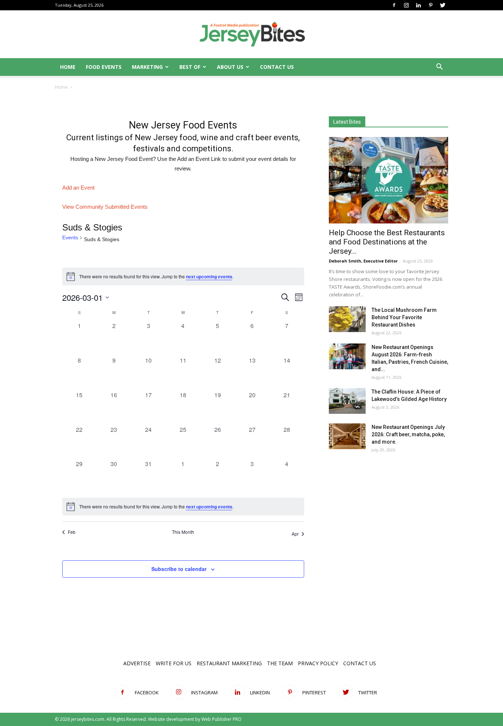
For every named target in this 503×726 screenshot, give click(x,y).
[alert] (183, 506)
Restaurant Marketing (229, 663)
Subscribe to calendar (179, 568)
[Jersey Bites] (251, 34)
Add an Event (78, 187)
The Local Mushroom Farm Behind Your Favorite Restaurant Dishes (404, 317)
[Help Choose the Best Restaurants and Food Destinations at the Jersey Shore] (388, 180)
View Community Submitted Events (105, 207)
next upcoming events (209, 276)
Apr (295, 534)
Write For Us (173, 663)
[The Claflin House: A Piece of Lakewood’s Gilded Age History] (347, 401)
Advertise (137, 663)
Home (67, 66)
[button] (439, 67)
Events (70, 237)
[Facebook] (394, 5)
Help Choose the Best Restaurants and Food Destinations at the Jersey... (387, 241)
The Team (280, 663)
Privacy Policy (318, 663)
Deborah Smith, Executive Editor (363, 261)
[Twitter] (442, 5)
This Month (183, 532)
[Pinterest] (430, 5)
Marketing (147, 66)
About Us (230, 66)
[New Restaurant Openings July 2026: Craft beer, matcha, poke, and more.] (347, 436)
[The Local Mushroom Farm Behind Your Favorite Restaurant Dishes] (347, 319)
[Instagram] (406, 5)
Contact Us (277, 66)
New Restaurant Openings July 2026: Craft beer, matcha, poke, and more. (408, 434)
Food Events (104, 66)
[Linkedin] (418, 5)
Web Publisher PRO (221, 719)
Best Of (189, 66)
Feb (71, 532)
